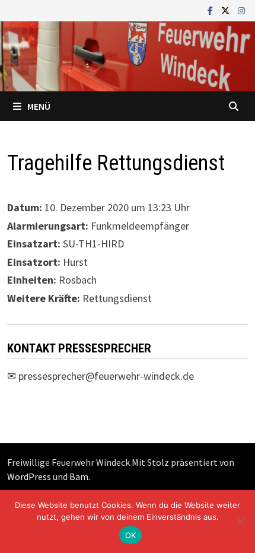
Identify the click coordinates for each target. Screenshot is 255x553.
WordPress (29, 476)
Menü (38, 106)
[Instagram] (241, 10)
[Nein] (240, 521)
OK (130, 535)
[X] (226, 10)
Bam (78, 476)
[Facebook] (211, 10)
